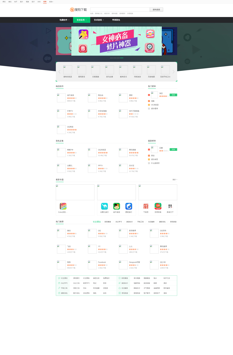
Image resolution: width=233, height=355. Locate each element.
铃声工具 (167, 278)
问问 (39, 2)
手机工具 (140, 222)
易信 (152, 156)
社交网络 (86, 278)
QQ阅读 (70, 127)
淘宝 (161, 93)
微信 (9, 2)
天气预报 (147, 288)
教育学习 (86, 283)
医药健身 (167, 288)
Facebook (102, 262)
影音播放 (108, 222)
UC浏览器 (155, 105)
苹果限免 (116, 20)
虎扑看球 (154, 109)
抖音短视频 (102, 111)
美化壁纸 (86, 293)
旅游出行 (129, 222)
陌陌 (69, 262)
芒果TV (70, 111)
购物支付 (137, 288)
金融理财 (157, 288)
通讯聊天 (76, 278)
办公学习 (119, 222)
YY (99, 246)
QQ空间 (163, 231)
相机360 (107, 13)
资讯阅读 (173, 222)
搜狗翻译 (122, 13)
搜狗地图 (114, 13)
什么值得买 (155, 163)
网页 (4, 2)
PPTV (100, 166)
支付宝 (131, 166)
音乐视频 (137, 278)
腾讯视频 (132, 150)
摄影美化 (162, 222)
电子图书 (147, 293)
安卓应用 (81, 20)
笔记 (94, 283)
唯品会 (100, 95)
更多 (51, 2)
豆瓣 (161, 148)
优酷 (152, 101)
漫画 (165, 293)
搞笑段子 (157, 293)
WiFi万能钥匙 (134, 111)
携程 (131, 95)
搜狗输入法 (98, 13)
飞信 (69, 246)
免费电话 (106, 278)
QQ (99, 231)
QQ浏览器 (102, 150)
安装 (173, 95)
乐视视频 (130, 13)
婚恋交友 (96, 278)
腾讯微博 (163, 246)
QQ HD (163, 262)
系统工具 (76, 288)
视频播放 (147, 278)
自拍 (104, 293)
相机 (94, 293)
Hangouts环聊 (134, 262)
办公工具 (76, 283)
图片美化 (76, 293)
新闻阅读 (137, 293)
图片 (21, 2)
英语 (104, 283)
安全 (84, 288)
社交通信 (97, 222)
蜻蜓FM (70, 150)
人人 (131, 246)
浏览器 (105, 288)
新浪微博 (132, 231)
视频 (27, 2)
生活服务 (151, 222)
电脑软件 (63, 20)
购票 (155, 283)
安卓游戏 (98, 20)
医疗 (33, 2)
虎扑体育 (154, 159)
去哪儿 (69, 166)
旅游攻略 (147, 283)
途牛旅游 (70, 95)
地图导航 (137, 283)
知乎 (15, 2)
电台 (155, 278)
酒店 (165, 283)
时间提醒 (96, 288)
